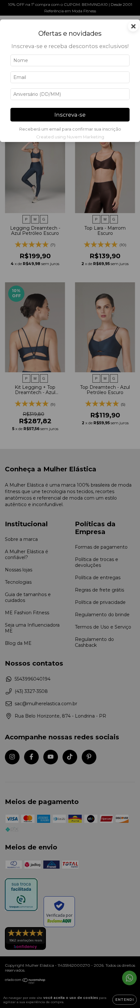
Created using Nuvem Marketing (70, 136)
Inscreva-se (70, 114)
